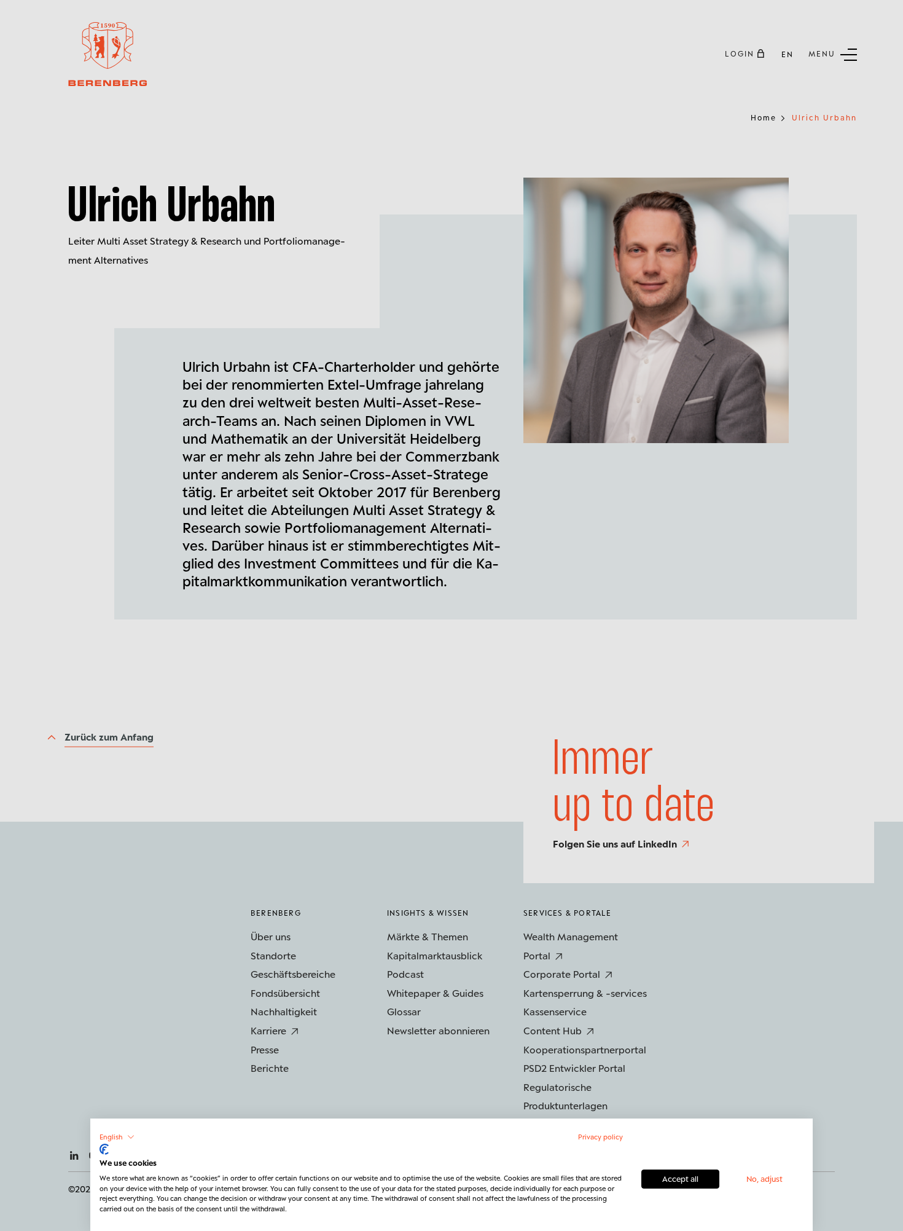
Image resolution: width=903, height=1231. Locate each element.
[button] (117, 1137)
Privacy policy (600, 1137)
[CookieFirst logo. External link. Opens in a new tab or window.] (104, 1149)
